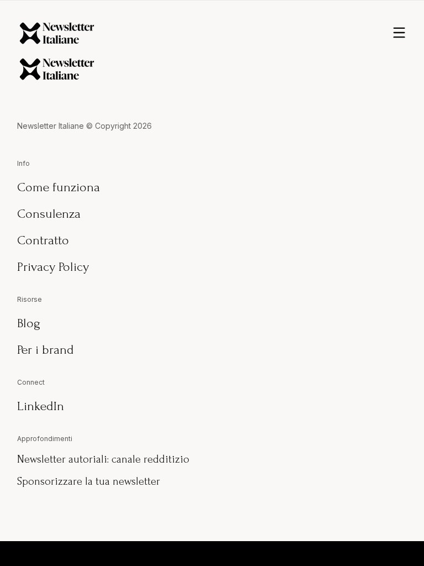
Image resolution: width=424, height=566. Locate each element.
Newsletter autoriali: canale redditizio (103, 459)
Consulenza (49, 213)
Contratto (43, 240)
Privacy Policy (53, 266)
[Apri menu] (399, 33)
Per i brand (45, 349)
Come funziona (58, 187)
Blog (28, 323)
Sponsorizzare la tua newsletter (88, 481)
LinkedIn (40, 406)
